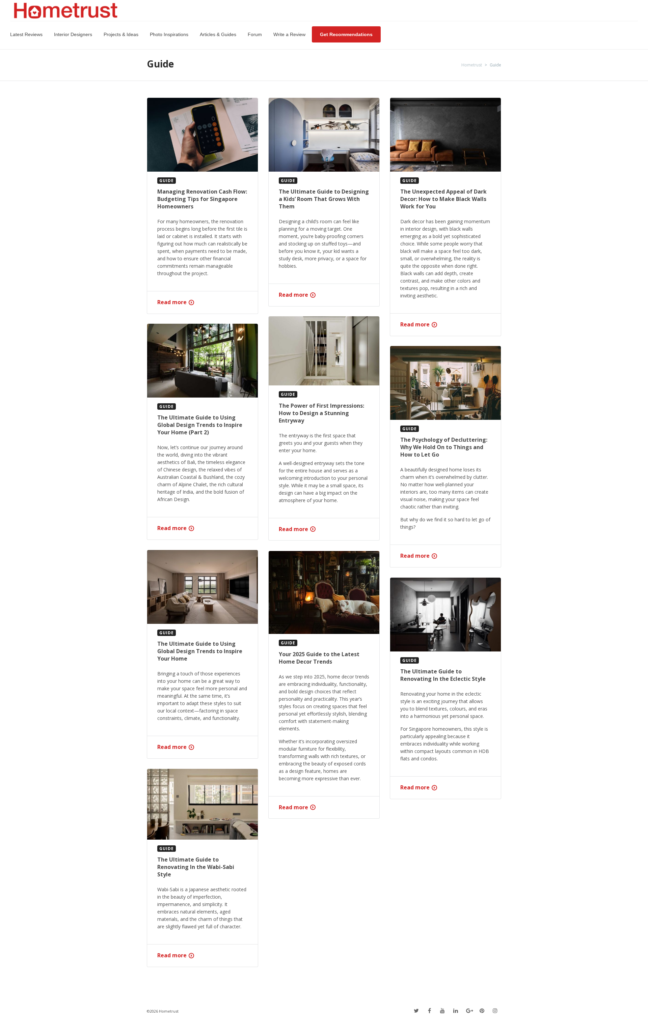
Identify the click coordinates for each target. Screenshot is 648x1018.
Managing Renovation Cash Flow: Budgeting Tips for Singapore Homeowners (202, 199)
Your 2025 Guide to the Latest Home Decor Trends (319, 657)
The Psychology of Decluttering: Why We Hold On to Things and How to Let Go (443, 447)
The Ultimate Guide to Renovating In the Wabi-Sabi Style (195, 867)
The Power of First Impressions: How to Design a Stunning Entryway (321, 413)
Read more (172, 302)
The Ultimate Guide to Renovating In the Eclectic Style (443, 675)
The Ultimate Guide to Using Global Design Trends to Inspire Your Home (199, 651)
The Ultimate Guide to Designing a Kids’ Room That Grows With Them (324, 199)
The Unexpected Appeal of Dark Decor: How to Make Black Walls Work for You (443, 199)
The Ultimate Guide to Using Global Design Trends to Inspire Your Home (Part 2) (199, 425)
